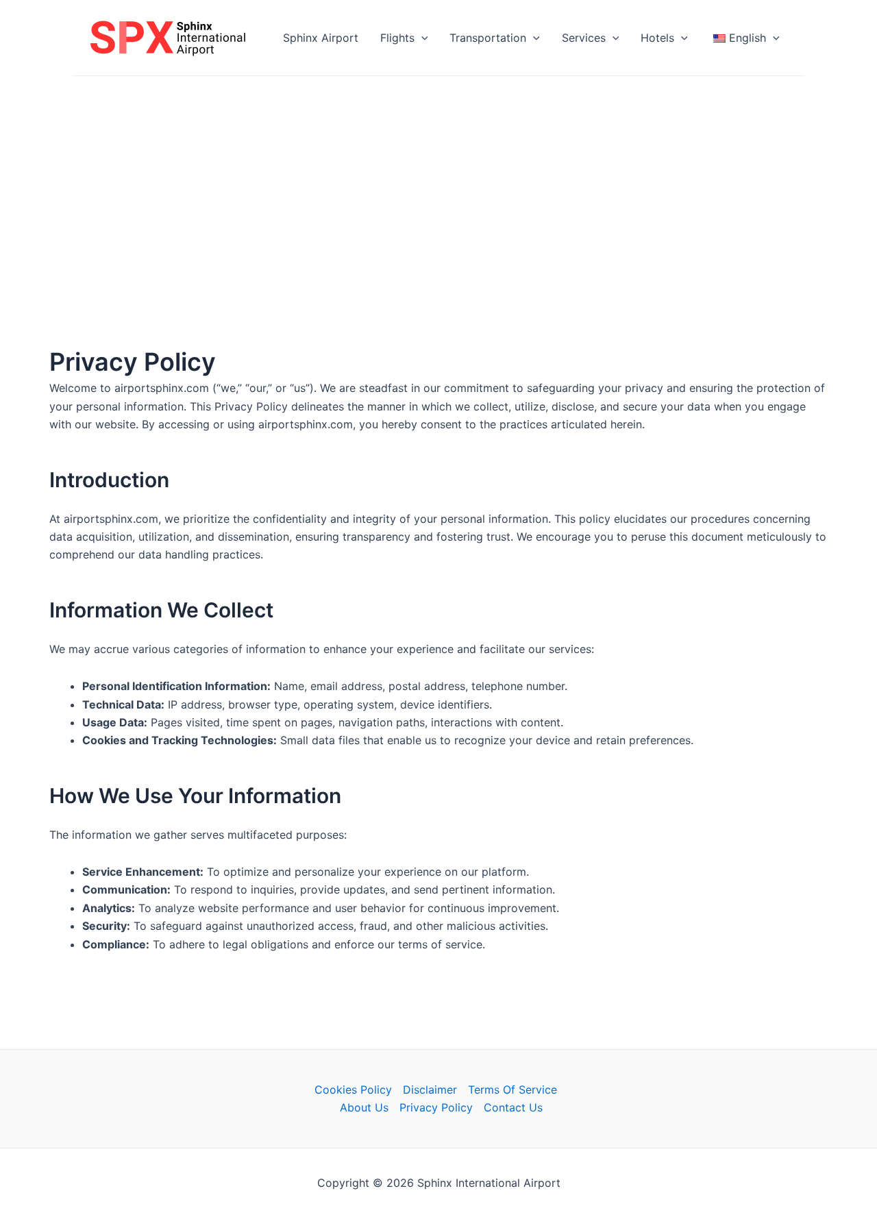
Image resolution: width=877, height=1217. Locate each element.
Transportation (487, 38)
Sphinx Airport (320, 38)
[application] (421, 37)
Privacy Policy (436, 1107)
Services (584, 38)
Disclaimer (430, 1089)
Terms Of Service (512, 1089)
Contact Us (513, 1107)
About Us (364, 1107)
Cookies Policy (353, 1089)
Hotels (657, 38)
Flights (397, 38)
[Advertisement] (438, 179)
